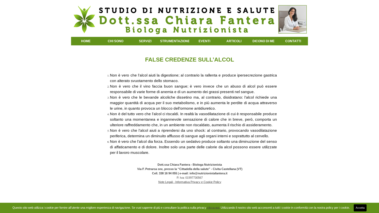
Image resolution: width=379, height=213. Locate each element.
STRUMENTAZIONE (175, 41)
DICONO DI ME (263, 41)
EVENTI (204, 41)
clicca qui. (213, 207)
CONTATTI (293, 41)
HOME (86, 41)
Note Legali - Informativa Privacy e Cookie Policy (189, 182)
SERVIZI (145, 41)
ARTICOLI (233, 41)
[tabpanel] (189, 101)
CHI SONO (115, 41)
